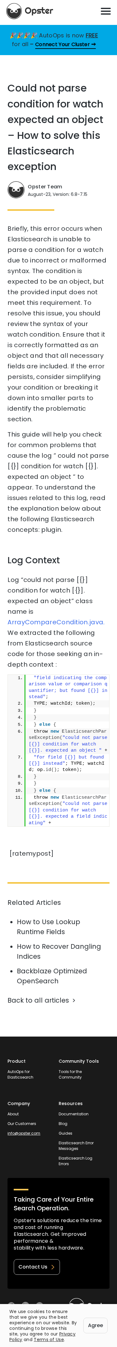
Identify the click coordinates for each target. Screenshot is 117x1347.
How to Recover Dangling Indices (59, 951)
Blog (63, 1123)
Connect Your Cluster (62, 44)
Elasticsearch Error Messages (76, 1145)
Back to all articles (38, 1000)
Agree (95, 1325)
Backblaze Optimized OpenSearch (52, 976)
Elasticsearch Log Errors (75, 1161)
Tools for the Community (70, 1074)
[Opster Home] (29, 11)
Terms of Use (49, 1339)
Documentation (74, 1114)
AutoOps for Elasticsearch (20, 1074)
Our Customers (21, 1123)
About (13, 1114)
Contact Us (32, 1266)
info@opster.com (23, 1133)
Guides (65, 1133)
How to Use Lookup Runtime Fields (48, 926)
